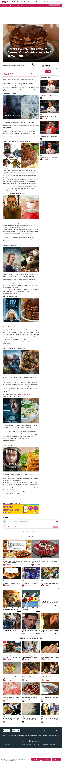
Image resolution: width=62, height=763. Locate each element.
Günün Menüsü (24, 1)
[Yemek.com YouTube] (50, 730)
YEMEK (4, 64)
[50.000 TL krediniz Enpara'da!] (21, 509)
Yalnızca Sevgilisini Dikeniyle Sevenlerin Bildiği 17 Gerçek (29, 719)
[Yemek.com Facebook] (56, 730)
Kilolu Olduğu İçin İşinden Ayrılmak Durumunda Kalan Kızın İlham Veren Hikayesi (50, 719)
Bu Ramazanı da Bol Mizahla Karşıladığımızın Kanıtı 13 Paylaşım (11, 582)
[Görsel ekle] (57, 521)
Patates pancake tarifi (17, 496)
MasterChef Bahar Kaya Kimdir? (48, 116)
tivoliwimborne (5, 168)
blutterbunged (5, 375)
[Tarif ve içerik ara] (47, 2)
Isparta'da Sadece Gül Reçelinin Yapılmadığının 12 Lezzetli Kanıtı (11, 698)
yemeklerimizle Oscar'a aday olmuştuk (11, 85)
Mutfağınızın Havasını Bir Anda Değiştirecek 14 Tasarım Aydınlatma (10, 677)
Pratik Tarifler (5, 5)
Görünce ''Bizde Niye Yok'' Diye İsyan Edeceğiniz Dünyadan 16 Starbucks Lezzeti (11, 719)
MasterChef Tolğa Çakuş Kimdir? (48, 136)
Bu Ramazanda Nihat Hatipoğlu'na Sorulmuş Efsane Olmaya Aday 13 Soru (30, 582)
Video (18, 1)
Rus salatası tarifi (14, 443)
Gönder (55, 526)
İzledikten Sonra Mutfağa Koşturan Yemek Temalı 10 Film (50, 677)
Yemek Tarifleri (12, 1)
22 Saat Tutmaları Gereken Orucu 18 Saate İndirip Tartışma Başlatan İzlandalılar (49, 582)
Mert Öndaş (48, 65)
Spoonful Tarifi (12, 5)
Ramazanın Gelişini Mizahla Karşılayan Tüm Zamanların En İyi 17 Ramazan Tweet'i (16, 561)
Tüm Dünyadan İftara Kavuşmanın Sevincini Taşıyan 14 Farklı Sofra (45, 561)
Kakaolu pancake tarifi (21, 346)
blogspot (4, 423)
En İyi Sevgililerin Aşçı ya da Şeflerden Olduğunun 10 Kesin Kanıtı (29, 656)
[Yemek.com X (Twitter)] (53, 730)
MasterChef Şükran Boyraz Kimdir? (49, 95)
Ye (29, 1)
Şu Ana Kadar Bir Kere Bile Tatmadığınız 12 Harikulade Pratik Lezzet (11, 656)
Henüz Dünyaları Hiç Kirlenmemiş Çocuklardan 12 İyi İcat (49, 698)
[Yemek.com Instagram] (44, 730)
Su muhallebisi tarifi (17, 243)
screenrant (5, 322)
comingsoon (5, 272)
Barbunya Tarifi (19, 5)
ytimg (4, 219)
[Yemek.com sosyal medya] (29, 741)
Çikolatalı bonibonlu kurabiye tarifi (23, 394)
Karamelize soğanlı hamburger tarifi (26, 190)
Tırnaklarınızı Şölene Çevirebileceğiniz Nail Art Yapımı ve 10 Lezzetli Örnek (50, 656)
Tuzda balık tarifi (19, 139)
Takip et (48, 71)
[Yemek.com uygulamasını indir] (7, 730)
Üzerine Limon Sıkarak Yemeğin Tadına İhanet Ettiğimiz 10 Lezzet (30, 677)
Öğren (32, 1)
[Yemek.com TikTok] (47, 730)
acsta (4, 472)
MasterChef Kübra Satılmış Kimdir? (49, 157)
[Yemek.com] (5, 2)
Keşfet (36, 1)
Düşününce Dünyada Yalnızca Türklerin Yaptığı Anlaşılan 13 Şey (30, 698)
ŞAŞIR (8, 64)
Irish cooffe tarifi (13, 293)
